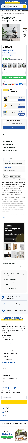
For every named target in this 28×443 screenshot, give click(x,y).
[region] (14, 32)
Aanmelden (14, 402)
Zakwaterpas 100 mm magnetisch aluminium (12, 104)
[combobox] (18, 6)
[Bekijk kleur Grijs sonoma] (14, 65)
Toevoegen (21, 100)
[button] (2, 2)
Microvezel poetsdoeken (11, 97)
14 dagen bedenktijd (15, 10)
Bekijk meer (13, 127)
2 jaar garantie (25, 10)
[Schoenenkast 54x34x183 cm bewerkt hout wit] (22, 254)
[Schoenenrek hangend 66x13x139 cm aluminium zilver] (15, 254)
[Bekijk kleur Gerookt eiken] (10, 65)
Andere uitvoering (7, 69)
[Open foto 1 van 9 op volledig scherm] (11, 32)
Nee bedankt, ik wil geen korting (7, 438)
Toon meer (5, 217)
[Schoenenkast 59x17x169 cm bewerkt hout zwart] (7, 246)
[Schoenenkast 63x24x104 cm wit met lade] (22, 246)
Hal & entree (4, 13)
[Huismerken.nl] (12, 319)
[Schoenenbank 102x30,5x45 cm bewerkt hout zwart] (7, 254)
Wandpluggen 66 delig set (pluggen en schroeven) (12, 111)
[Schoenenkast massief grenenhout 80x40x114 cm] (15, 246)
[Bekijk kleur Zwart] (24, 65)
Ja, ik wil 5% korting (7, 436)
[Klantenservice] (22, 2)
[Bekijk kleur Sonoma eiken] (19, 65)
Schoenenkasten (13, 13)
